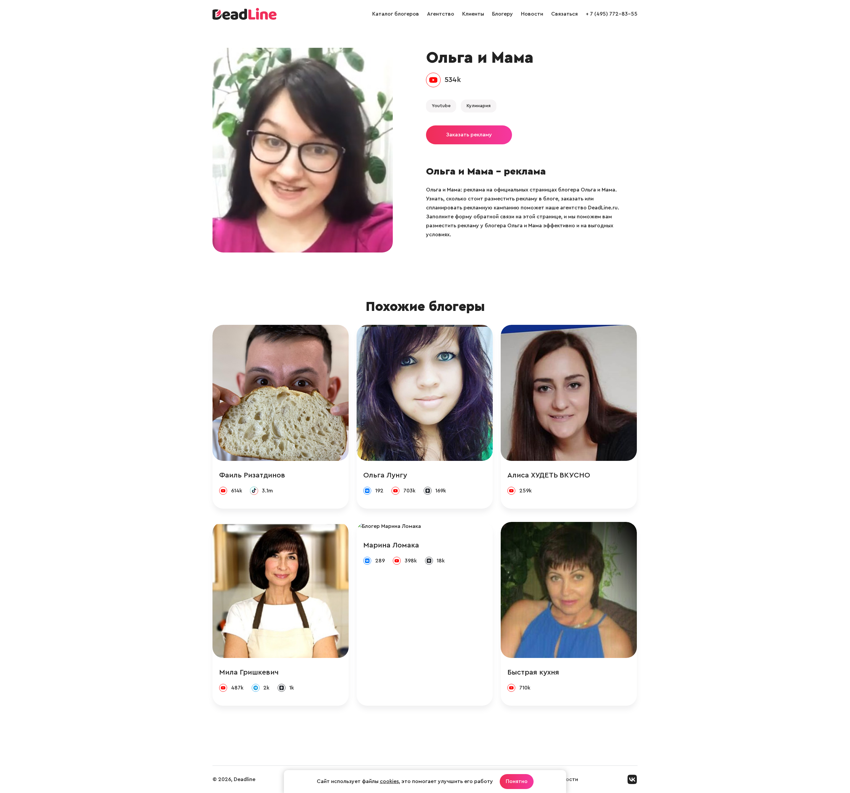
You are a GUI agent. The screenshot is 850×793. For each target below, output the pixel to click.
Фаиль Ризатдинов (252, 475)
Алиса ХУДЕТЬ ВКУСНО (548, 475)
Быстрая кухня (533, 672)
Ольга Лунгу (385, 475)
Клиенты (473, 14)
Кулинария (479, 106)
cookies (389, 781)
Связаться (564, 14)
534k (453, 79)
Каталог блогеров (395, 14)
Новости (532, 14)
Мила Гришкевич (249, 672)
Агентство (440, 14)
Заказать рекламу (469, 134)
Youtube (441, 106)
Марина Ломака (391, 545)
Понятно (517, 781)
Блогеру (502, 14)
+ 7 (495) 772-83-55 (612, 14)
